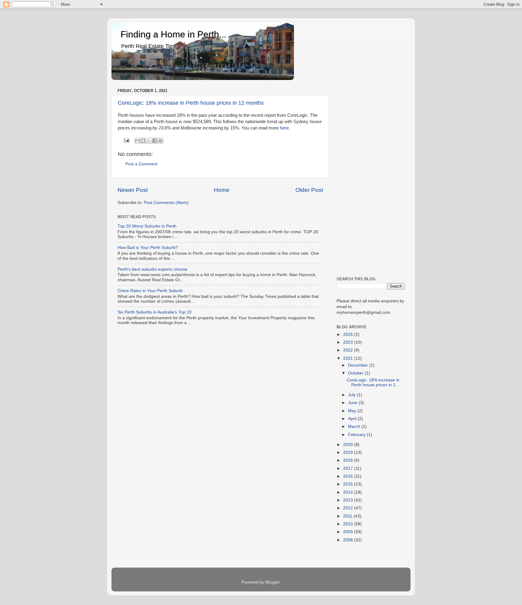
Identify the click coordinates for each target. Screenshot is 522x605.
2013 (348, 500)
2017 (348, 468)
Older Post (309, 190)
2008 (348, 540)
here (284, 128)
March (354, 426)
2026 (348, 334)
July (352, 395)
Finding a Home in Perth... (173, 34)
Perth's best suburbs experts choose (152, 269)
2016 (348, 476)
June (353, 402)
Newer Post (133, 190)
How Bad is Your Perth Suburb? (148, 247)
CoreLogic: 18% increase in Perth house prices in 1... (373, 382)
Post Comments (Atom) (166, 202)
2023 (348, 342)
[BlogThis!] (143, 141)
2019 (348, 452)
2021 (348, 358)
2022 (348, 350)
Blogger (272, 582)
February (357, 434)
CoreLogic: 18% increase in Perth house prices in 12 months (191, 103)
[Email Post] (126, 140)
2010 (348, 524)
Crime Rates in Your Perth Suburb (150, 290)
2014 (348, 492)
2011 (348, 516)
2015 (348, 484)
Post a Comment (141, 164)
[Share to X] (149, 141)
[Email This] (137, 141)
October (356, 373)
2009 (348, 532)
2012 (348, 508)
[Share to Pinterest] (160, 141)
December (358, 365)
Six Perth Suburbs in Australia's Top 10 (155, 312)
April (353, 418)
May (352, 411)
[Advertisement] (370, 177)
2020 (348, 444)
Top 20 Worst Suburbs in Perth (147, 226)
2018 (348, 460)
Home (222, 190)
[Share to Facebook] (155, 141)
